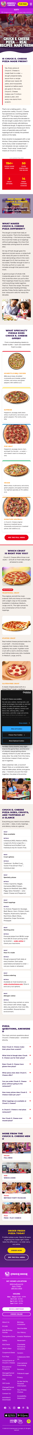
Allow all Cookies (16, 729)
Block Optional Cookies (16, 741)
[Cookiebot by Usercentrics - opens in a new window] (23, 692)
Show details (23, 723)
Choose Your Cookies (15, 735)
